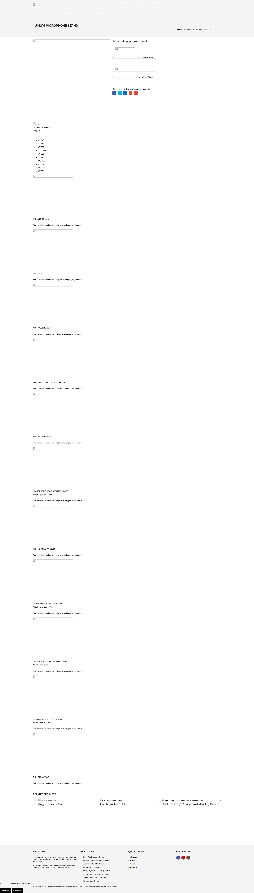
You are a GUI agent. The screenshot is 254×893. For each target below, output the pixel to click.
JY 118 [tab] (41, 157)
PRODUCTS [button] (109, 3)
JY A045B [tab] (42, 150)
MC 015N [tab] (42, 164)
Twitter (120, 93)
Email (136, 93)
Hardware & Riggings (131, 89)
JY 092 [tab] (41, 147)
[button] (219, 7)
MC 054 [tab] (41, 168)
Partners (133, 860)
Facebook (114, 93)
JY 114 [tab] (41, 144)
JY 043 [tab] (41, 140)
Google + (130, 93)
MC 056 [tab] (41, 161)
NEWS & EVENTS (126, 3)
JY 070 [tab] (41, 137)
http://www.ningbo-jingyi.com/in (69, 225)
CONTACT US (169, 3)
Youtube (183, 858)
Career (132, 864)
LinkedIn (125, 93)
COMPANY (94, 3)
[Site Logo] (51, 4)
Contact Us (134, 867)
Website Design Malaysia (109, 886)
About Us (133, 857)
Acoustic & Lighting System (68, 886)
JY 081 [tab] (41, 171)
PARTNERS (143, 3)
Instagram (188, 858)
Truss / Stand (147, 89)
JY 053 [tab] (41, 154)
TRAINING (157, 3)
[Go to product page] (67, 800)
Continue (17, 890)
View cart (5, 890)
